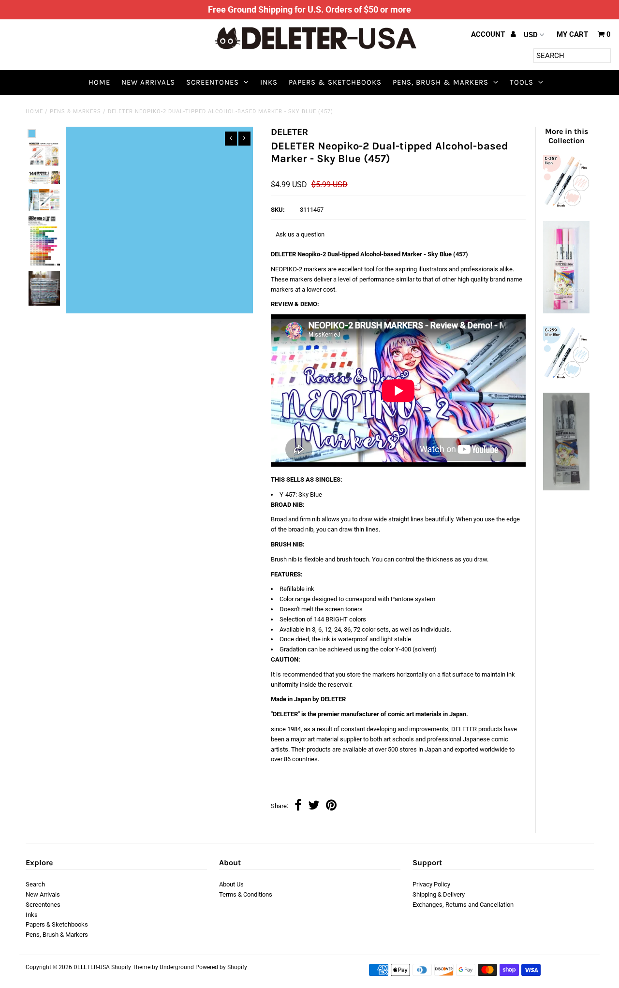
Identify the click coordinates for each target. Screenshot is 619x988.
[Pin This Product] (331, 806)
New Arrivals (148, 82)
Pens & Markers (75, 111)
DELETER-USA (92, 967)
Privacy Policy (431, 884)
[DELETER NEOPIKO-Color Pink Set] (566, 311)
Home (99, 82)
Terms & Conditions (245, 894)
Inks (269, 82)
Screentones (212, 82)
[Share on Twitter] (314, 806)
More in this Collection (566, 136)
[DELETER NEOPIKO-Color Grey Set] (566, 488)
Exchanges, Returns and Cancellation (463, 904)
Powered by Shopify (221, 967)
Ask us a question (300, 234)
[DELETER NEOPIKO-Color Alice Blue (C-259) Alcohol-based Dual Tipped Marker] (566, 377)
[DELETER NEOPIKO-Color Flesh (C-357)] (566, 205)
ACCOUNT (489, 34)
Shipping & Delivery (439, 894)
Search (35, 884)
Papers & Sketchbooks (335, 82)
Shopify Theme (130, 967)
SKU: (278, 209)
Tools (521, 82)
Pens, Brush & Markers (440, 82)
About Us (231, 884)
